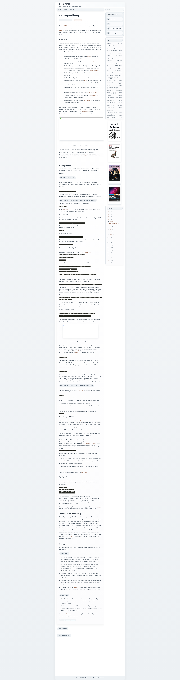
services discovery (89, 61)
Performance (118, 70)
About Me (72, 9)
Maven (108, 95)
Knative (113, 58)
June (111, 226)
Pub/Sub (108, 55)
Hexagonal (109, 90)
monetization (118, 75)
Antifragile (109, 60)
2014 (109, 255)
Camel (108, 43)
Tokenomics (118, 105)
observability (87, 100)
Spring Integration (111, 73)
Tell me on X (113, 23)
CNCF (119, 62)
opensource (118, 114)
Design (119, 53)
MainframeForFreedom (112, 93)
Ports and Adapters (111, 102)
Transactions (109, 107)
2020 (109, 240)
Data (108, 85)
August (111, 221)
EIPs (108, 88)
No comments (78, 20)
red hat (119, 115)
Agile (120, 78)
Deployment (118, 65)
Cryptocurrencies (110, 83)
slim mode (65, 209)
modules (75, 587)
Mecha (119, 95)
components (75, 114)
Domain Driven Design (112, 87)
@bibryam (68, 614)
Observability (109, 98)
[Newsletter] (108, 19)
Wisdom (119, 109)
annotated (87, 461)
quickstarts (83, 420)
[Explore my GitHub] (108, 33)
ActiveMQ (118, 55)
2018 (109, 245)
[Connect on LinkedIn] (108, 28)
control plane (84, 472)
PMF (120, 100)
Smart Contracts (117, 103)
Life (120, 92)
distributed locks (93, 92)
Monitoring (118, 97)
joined (61, 30)
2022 (109, 219)
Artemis (108, 80)
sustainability (109, 78)
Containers (118, 63)
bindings (89, 56)
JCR (108, 92)
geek (112, 114)
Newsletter (113, 19)
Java (120, 67)
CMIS (114, 80)
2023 (109, 216)
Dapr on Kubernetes (91, 443)
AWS (108, 52)
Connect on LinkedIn (116, 28)
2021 (109, 237)
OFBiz (119, 68)
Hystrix (108, 58)
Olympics (119, 98)
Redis (119, 102)
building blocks (86, 111)
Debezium (109, 57)
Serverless (109, 72)
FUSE (119, 43)
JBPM (108, 67)
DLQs (85, 80)
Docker (119, 85)
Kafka (119, 50)
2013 (109, 257)
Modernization (110, 97)
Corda (119, 82)
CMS (120, 80)
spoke (95, 26)
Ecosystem (118, 88)
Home (59, 9)
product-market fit (111, 115)
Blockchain (109, 48)
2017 (109, 247)
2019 (109, 242)
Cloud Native (117, 47)
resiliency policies (93, 70)
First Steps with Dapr (69, 15)
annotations (85, 482)
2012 (109, 260)
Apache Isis (118, 60)
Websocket (109, 75)
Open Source (117, 48)
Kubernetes (73, 619)
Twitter (119, 58)
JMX (114, 92)
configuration (78, 352)
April (111, 231)
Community (109, 63)
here (72, 536)
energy (119, 112)
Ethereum (118, 57)
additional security (93, 95)
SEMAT (108, 103)
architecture (109, 110)
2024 (109, 214)
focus (108, 114)
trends (119, 117)
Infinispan (118, 90)
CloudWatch (109, 82)
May (111, 229)
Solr (120, 72)
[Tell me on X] (108, 24)
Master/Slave (109, 68)
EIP (107, 50)
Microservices (110, 45)
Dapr (65, 619)
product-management (111, 77)
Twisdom (109, 109)
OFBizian (63, 4)
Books (65, 9)
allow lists (76, 350)
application (88, 252)
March (111, 234)
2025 (109, 211)
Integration (68, 619)
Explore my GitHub (115, 33)
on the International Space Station (92, 155)
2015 (109, 252)
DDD (120, 83)
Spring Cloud (109, 105)
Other (108, 70)
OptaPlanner (109, 100)
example (99, 507)
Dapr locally (81, 390)
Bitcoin (108, 62)
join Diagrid (75, 26)
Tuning (119, 107)
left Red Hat (67, 26)
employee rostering (111, 112)
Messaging (109, 53)
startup (108, 117)
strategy (113, 117)
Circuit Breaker (117, 52)
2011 (109, 262)
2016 (109, 250)
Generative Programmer (98, 677)
